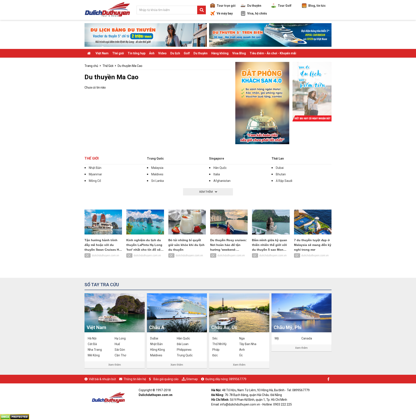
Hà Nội (92, 338)
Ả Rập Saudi (284, 181)
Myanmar (95, 174)
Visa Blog (239, 53)
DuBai (154, 338)
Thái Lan (277, 158)
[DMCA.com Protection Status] (14, 416)
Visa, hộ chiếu (257, 13)
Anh (242, 349)
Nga (242, 338)
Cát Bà (92, 344)
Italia (216, 174)
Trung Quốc (155, 158)
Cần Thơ (120, 355)
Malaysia (157, 168)
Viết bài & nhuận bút (102, 379)
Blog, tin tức (317, 5)
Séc (215, 338)
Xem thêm (114, 364)
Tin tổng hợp (136, 53)
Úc (241, 355)
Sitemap (192, 379)
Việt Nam (102, 53)
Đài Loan (182, 344)
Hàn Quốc (220, 168)
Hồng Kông (157, 349)
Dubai (280, 168)
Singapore (216, 158)
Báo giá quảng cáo (166, 379)
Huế (117, 344)
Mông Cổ (95, 181)
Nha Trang (95, 349)
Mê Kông (94, 355)
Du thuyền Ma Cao (130, 66)
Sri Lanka (157, 181)
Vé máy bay (225, 13)
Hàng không (220, 53)
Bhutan (281, 174)
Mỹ (277, 338)
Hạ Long (120, 338)
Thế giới (118, 53)
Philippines (184, 349)
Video (162, 53)
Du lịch (175, 53)
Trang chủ (91, 66)
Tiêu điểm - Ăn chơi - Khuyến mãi (273, 53)
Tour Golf (284, 5)
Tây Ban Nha (247, 344)
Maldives (157, 174)
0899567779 (237, 379)
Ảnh (151, 53)
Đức (215, 355)
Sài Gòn (120, 349)
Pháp (215, 349)
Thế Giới (107, 66)
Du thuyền (254, 5)
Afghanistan (222, 181)
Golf (187, 53)
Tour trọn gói (226, 5)
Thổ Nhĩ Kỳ (219, 344)
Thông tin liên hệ (135, 379)
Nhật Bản (95, 168)
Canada (306, 338)
